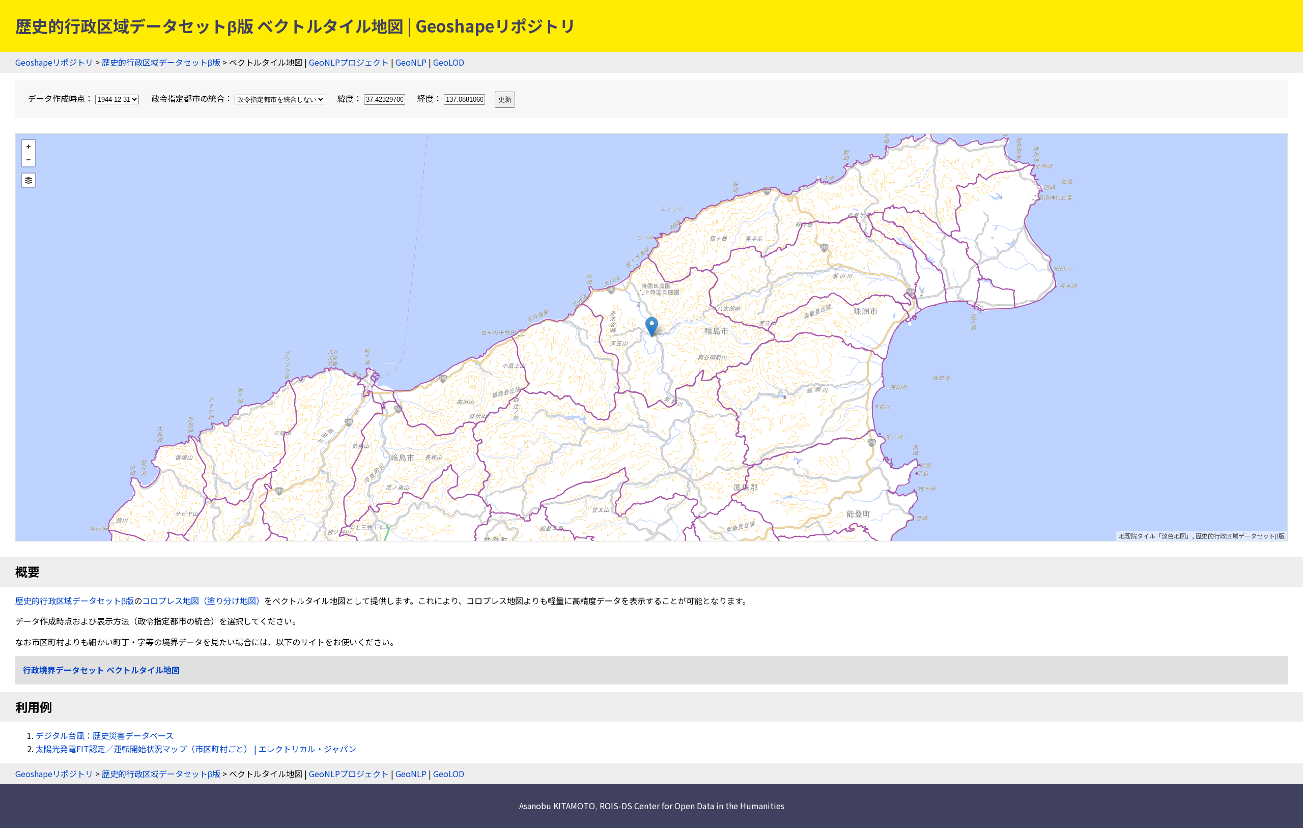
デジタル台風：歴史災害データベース (105, 735)
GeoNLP (411, 62)
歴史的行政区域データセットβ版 (161, 62)
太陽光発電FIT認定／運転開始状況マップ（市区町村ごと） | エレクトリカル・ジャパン (196, 749)
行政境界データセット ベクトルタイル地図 (101, 670)
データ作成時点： (61, 98)
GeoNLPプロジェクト (349, 62)
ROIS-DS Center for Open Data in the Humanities (692, 806)
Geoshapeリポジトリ (54, 62)
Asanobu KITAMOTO (557, 806)
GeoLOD (448, 62)
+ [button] (28, 146)
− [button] (28, 159)
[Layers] (28, 180)
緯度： (350, 98)
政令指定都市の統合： (193, 98)
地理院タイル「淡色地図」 (1155, 535)
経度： (430, 98)
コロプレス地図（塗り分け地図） (203, 600)
